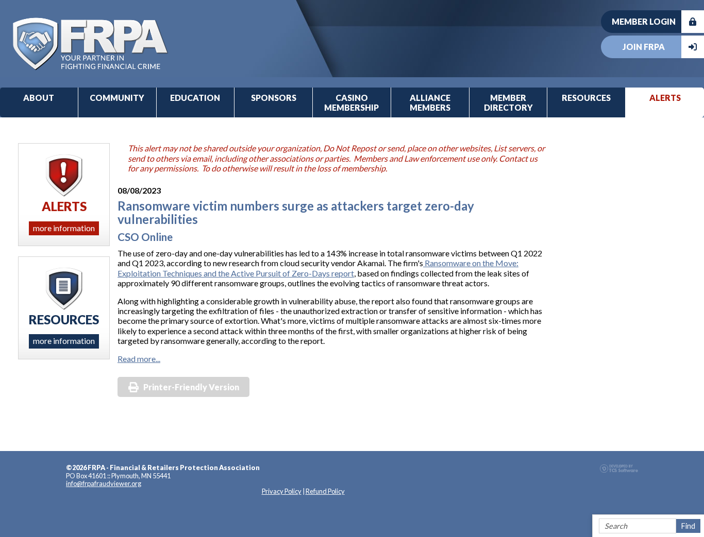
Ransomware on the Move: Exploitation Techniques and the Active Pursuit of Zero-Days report (318, 268)
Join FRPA (644, 46)
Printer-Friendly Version (191, 387)
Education (195, 97)
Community (117, 97)
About (38, 97)
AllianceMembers (430, 102)
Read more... (139, 358)
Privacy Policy (281, 491)
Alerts (665, 97)
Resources (586, 97)
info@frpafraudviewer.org (103, 483)
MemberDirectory (508, 102)
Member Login (644, 21)
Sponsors (273, 97)
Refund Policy (325, 491)
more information (64, 228)
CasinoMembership (351, 102)
